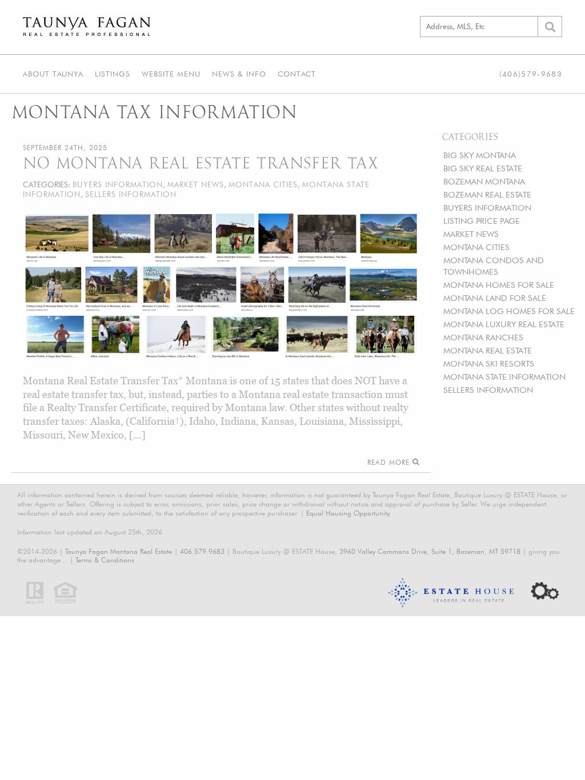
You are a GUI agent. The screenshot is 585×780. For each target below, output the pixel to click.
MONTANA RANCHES (483, 337)
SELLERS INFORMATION (488, 390)
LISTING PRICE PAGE (481, 221)
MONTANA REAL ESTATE (487, 350)
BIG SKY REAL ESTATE (482, 168)
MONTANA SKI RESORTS (488, 363)
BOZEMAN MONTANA (484, 181)
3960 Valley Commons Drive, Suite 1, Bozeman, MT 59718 (429, 551)
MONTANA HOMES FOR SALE (498, 285)
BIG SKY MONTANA (479, 155)
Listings (112, 73)
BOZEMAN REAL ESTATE (487, 194)
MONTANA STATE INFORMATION (504, 376)
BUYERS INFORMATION (487, 207)
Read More (389, 462)
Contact (297, 73)
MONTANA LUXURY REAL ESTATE (503, 324)
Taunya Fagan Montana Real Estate (118, 551)
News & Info (239, 73)
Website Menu (171, 73)
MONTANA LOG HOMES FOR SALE (509, 311)
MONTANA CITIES (476, 247)
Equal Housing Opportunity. (348, 513)
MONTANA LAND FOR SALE (494, 298)
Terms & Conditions (104, 560)
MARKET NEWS (471, 234)
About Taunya (53, 73)
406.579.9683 (202, 551)
